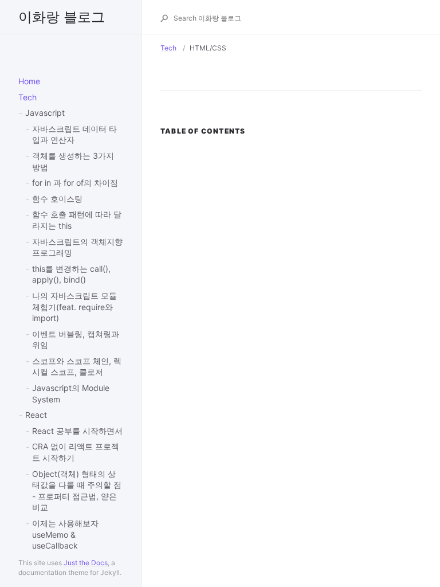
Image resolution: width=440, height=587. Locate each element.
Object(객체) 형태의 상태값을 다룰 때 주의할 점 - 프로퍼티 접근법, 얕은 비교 (76, 490)
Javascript (45, 113)
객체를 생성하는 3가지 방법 (73, 161)
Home (29, 81)
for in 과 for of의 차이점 (75, 182)
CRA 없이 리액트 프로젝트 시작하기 (75, 452)
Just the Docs (86, 562)
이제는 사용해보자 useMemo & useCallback (65, 534)
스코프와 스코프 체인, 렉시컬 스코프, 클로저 (76, 366)
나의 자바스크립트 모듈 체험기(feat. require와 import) (74, 307)
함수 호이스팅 (57, 199)
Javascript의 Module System (70, 393)
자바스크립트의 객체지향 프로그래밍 (77, 247)
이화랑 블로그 (61, 17)
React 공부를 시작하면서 (77, 431)
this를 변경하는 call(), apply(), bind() (71, 274)
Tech (27, 97)
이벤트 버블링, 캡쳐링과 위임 (75, 339)
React (36, 415)
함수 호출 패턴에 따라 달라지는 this (76, 219)
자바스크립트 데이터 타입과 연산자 (74, 134)
